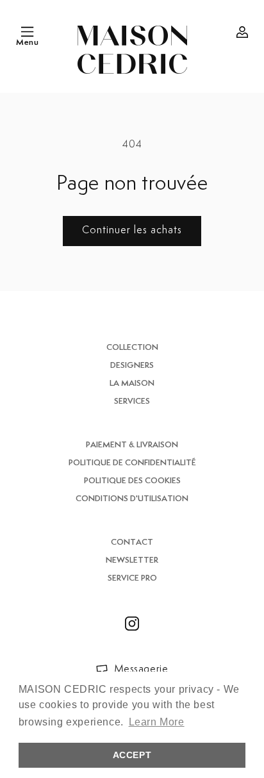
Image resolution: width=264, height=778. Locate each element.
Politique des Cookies (132, 481)
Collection (132, 347)
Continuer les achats (132, 230)
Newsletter (132, 560)
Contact (132, 542)
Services (132, 401)
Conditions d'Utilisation (132, 499)
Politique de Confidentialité (132, 463)
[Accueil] (132, 50)
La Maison (132, 383)
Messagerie (141, 669)
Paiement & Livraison (132, 445)
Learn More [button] (157, 721)
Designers (132, 365)
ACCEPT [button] (132, 755)
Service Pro (132, 578)
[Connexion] (242, 32)
